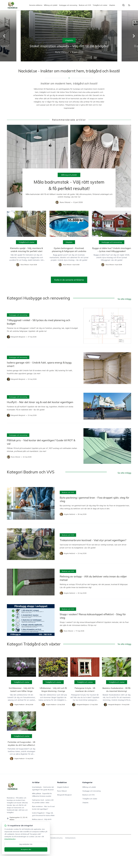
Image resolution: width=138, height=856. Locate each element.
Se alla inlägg (124, 299)
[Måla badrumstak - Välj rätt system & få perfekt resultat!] (69, 166)
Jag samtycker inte (25, 844)
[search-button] (123, 5)
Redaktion (62, 782)
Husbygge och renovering (68, 5)
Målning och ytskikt (50, 5)
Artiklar (36, 782)
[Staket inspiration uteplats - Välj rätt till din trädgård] (69, 35)
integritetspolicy (9, 839)
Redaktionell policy (57, 838)
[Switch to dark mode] (129, 5)
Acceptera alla (26, 849)
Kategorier (87, 782)
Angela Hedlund (63, 787)
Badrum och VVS (85, 5)
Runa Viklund (62, 791)
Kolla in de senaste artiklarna (69, 279)
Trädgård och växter (100, 5)
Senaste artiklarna (35, 5)
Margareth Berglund (64, 795)
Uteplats (112, 5)
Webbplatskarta (70, 838)
